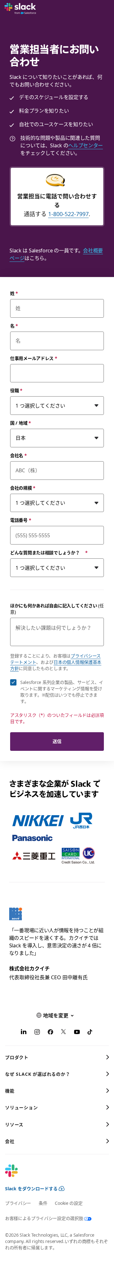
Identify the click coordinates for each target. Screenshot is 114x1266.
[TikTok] (90, 1032)
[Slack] (20, 9)
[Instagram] (37, 1032)
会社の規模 (22, 488)
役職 (16, 390)
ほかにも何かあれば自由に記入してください (57, 609)
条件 (43, 1203)
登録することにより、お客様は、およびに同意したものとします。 (55, 662)
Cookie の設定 (68, 1203)
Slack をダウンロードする (31, 1189)
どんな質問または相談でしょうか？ (49, 553)
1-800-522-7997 (68, 214)
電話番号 (20, 520)
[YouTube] (77, 1032)
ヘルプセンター (85, 145)
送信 (57, 741)
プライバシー (18, 1203)
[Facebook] (50, 1032)
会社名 (18, 455)
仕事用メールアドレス (33, 358)
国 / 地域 (20, 423)
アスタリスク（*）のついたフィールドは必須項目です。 (57, 718)
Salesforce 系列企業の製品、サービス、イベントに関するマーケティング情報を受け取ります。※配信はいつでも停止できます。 (61, 691)
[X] (63, 1032)
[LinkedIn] (24, 1032)
